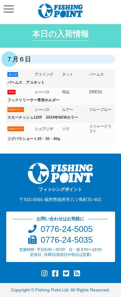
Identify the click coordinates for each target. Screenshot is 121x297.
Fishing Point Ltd (51, 290)
